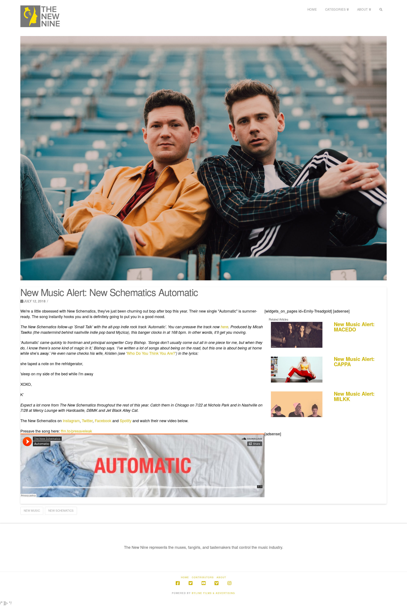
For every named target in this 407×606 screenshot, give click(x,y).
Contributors (203, 577)
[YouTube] (203, 583)
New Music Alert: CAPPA (354, 361)
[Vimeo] (216, 583)
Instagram (71, 420)
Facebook (103, 420)
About (221, 577)
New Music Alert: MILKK (354, 396)
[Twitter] (190, 583)
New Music (32, 510)
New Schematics (61, 510)
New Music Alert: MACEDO (354, 326)
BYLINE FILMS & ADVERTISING (213, 593)
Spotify (125, 420)
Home (185, 577)
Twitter (87, 420)
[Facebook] (178, 583)
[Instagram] (229, 583)
